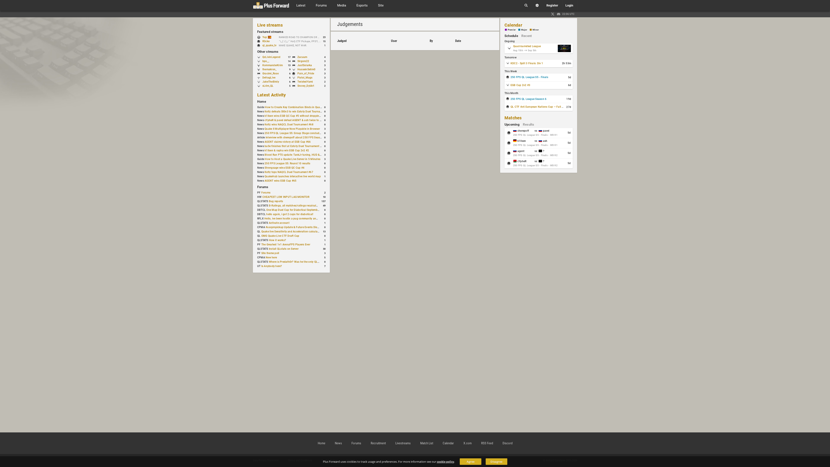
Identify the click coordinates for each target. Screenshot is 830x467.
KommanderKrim (272, 65)
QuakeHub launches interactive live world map (293, 176)
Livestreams (403, 443)
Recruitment (378, 443)
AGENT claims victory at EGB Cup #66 (288, 141)
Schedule (511, 36)
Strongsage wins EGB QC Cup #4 (284, 167)
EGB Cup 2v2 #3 (520, 85)
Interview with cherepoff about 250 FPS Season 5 (295, 137)
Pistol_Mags (305, 77)
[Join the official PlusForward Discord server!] (558, 14)
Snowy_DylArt (305, 85)
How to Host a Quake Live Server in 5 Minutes (292, 159)
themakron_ (269, 69)
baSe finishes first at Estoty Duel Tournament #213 (295, 146)
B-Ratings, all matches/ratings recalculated (295, 205)
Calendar (513, 25)
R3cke (266, 41)
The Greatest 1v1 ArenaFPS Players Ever (285, 244)
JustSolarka (304, 65)
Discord (507, 443)
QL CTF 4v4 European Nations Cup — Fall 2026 (539, 106)
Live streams (270, 25)
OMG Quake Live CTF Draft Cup (280, 235)
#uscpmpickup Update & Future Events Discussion (296, 227)
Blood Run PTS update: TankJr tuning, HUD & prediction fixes (302, 154)
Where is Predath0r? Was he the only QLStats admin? (301, 261)
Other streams (267, 52)
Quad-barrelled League (527, 46)
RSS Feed (487, 443)
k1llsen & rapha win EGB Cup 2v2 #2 (287, 150)
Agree (470, 462)
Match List (426, 443)
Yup (265, 37)
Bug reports (276, 201)
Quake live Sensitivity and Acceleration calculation (291, 231)
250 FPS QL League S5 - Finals (529, 77)
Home (261, 102)
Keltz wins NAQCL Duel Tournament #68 (289, 124)
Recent (526, 36)
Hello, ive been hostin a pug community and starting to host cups (303, 218)
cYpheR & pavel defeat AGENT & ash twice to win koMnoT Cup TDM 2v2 (308, 120)
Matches (513, 117)
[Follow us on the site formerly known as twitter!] (553, 14)
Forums (262, 187)
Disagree (496, 462)
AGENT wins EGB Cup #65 (280, 180)
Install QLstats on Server (283, 248)
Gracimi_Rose (270, 73)
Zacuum (302, 57)
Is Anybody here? (271, 266)
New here (271, 257)
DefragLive (268, 77)
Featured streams (270, 32)
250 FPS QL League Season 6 (528, 99)
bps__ (265, 61)
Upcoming (512, 124)
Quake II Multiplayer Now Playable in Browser (292, 128)
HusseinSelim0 (306, 69)
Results (528, 124)
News (338, 443)
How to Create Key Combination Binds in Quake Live (296, 107)
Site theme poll (270, 253)
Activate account (279, 222)
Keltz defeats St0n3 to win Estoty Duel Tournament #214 (299, 111)
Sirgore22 (303, 61)
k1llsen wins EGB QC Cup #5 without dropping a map (297, 115)
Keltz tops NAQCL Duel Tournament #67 (289, 172)
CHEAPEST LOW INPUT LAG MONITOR (285, 196)
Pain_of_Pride (305, 73)
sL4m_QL (268, 85)
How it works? (277, 240)
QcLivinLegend (271, 57)
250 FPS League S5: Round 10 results (287, 163)
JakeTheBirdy (270, 81)
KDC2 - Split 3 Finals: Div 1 (527, 63)
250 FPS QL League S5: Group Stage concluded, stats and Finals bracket (309, 133)
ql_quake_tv (269, 45)
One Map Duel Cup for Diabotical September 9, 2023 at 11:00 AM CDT (308, 209)
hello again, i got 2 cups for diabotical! (289, 214)
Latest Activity (271, 95)
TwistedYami (305, 81)
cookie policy (445, 462)
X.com (467, 443)
